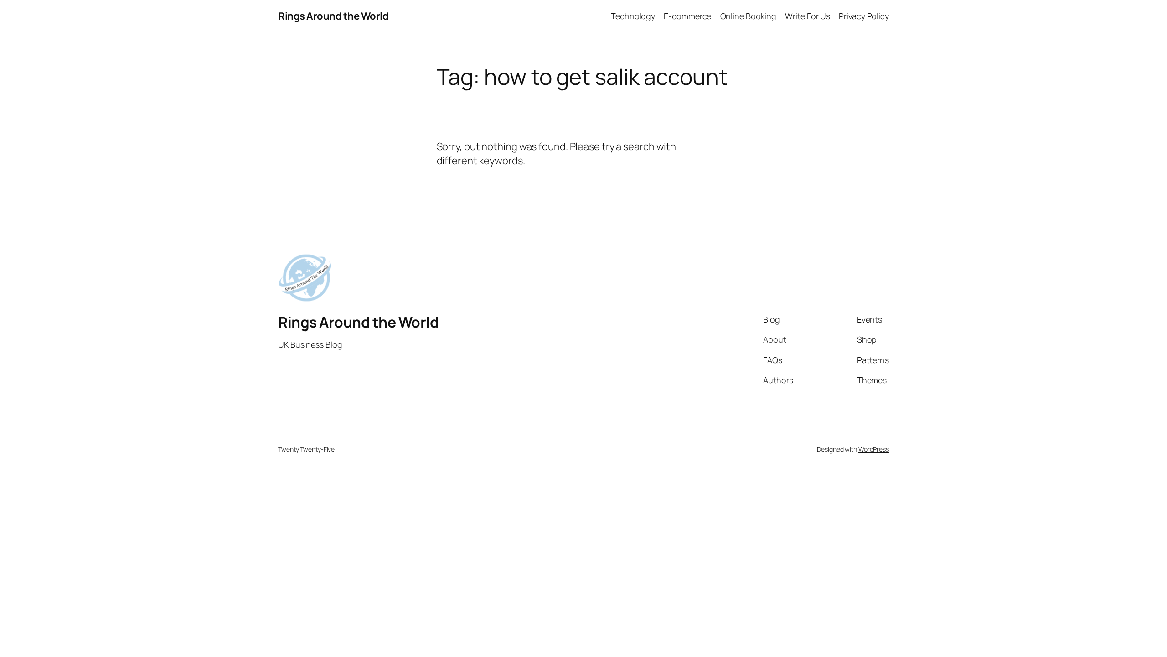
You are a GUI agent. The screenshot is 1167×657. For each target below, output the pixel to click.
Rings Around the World (333, 16)
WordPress (873, 449)
